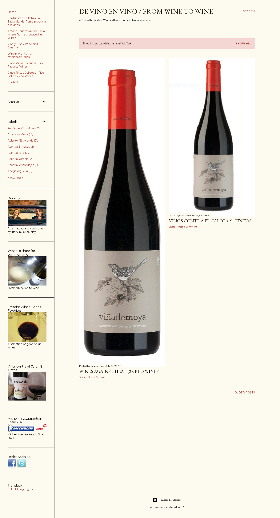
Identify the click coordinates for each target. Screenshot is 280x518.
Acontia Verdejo (20, 159)
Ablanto (14, 140)
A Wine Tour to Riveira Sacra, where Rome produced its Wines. (26, 34)
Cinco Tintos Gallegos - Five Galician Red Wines (26, 74)
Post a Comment (97, 377)
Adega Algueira (19, 171)
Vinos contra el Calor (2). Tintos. (210, 221)
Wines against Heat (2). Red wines (119, 371)
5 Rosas (32, 128)
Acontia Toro (17, 152)
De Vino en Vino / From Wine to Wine (146, 11)
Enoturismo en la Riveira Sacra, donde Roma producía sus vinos (27, 21)
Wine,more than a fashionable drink (20, 55)
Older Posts (244, 392)
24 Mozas (16, 128)
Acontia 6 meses (20, 146)
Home (12, 12)
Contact (13, 82)
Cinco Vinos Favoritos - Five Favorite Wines (26, 64)
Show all (243, 43)
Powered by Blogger (170, 499)
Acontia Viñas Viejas (22, 165)
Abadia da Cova (19, 134)
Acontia (30, 140)
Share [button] (82, 377)
